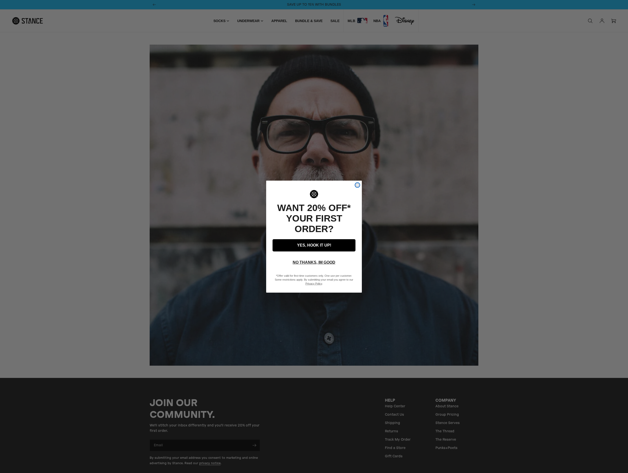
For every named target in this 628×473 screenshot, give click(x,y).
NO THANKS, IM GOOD (314, 262)
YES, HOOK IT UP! (314, 245)
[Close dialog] (357, 185)
